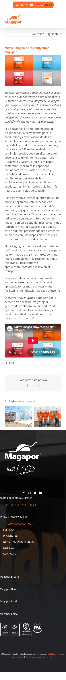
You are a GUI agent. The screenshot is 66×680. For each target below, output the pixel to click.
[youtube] (35, 493)
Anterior (38, 34)
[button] (7, 416)
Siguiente (53, 34)
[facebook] (24, 493)
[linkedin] (40, 493)
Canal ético (48, 657)
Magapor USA (8, 589)
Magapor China (9, 614)
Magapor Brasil (8, 601)
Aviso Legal (51, 654)
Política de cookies (33, 657)
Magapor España (9, 576)
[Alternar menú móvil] (59, 16)
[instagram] (29, 493)
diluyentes (29, 97)
